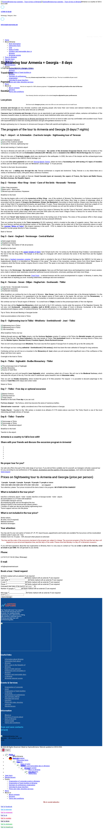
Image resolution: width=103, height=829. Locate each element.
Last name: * (5, 580)
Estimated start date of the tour (12, 586)
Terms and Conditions (12, 723)
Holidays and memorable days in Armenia (15, 675)
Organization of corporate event (14, 688)
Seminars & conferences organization (22, 785)
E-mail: (4, 582)
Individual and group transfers (12, 699)
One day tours (10, 59)
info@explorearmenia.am (9, 24)
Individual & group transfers (18, 80)
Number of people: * (8, 589)
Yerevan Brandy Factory (42, 162)
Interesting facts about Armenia (13, 662)
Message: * (5, 593)
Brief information (15, 44)
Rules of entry (14, 49)
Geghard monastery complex (20, 259)
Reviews (12, 90)
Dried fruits (35, 276)
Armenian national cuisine (14, 678)
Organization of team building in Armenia (15, 692)
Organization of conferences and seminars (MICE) (15, 696)
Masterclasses (10, 65)
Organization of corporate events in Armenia (24, 781)
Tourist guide (9, 721)
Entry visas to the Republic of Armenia (15, 666)
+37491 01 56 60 (6, 11)
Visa (10, 48)
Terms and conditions (16, 92)
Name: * (3, 578)
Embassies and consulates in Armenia (15, 672)
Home (7, 40)
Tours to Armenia (11, 57)
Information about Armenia (14, 659)
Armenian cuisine (15, 55)
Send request (5, 472)
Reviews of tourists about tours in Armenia (14, 718)
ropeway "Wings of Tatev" (14, 226)
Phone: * (4, 584)
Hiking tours (9, 61)
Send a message (6, 597)
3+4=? (3, 595)
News (7, 84)
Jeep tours (8, 63)
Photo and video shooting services (21, 82)
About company (14, 88)
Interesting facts (15, 46)
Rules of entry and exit (13, 669)
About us (8, 715)
